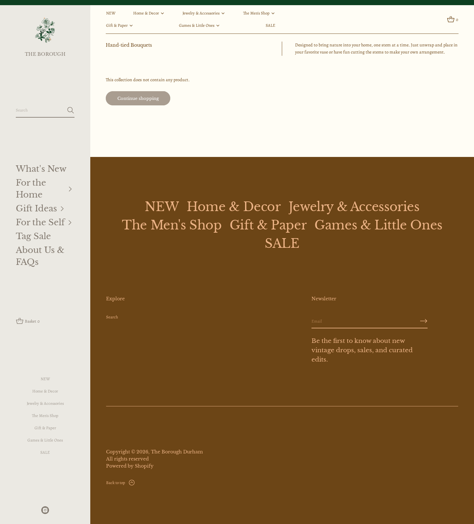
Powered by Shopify (129, 466)
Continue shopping (138, 98)
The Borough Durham (177, 452)
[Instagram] (45, 510)
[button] (45, 110)
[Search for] (70, 110)
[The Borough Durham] (45, 30)
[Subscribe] (424, 321)
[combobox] (40, 110)
